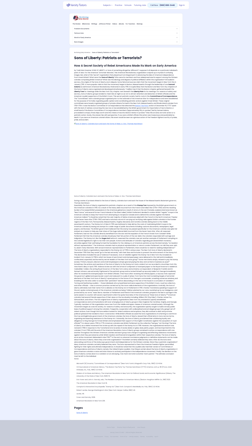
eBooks (121, 24)
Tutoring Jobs (140, 5)
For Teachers (130, 24)
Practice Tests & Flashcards (126, 427)
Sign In (182, 5)
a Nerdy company (134, 436)
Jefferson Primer (105, 24)
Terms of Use (123, 436)
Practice (118, 5)
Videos (114, 24)
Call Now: (162, 5)
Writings (94, 24)
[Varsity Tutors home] (76, 5)
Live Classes (141, 427)
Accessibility (149, 436)
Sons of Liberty (82, 413)
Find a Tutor (111, 427)
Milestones (86, 24)
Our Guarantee (114, 436)
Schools (128, 5)
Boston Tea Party (142, 106)
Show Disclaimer (98, 436)
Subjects (107, 5)
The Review (77, 24)
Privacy (107, 436)
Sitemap (140, 24)
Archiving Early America (82, 52)
